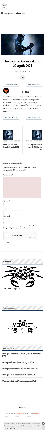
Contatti (22, 418)
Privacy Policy (22, 407)
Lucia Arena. (19, 413)
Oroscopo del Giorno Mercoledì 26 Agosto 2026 (19, 374)
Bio (39, 416)
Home (6, 416)
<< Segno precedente (11, 84)
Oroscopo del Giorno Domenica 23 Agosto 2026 (19, 381)
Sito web (6, 216)
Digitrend (36, 413)
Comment (8, 174)
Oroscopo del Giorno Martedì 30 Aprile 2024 (22, 63)
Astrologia (29, 416)
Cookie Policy (12, 428)
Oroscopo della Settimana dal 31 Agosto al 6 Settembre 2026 (21, 354)
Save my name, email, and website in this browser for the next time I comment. (19, 226)
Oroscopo (28, 71)
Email (5, 208)
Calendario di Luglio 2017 (12, 288)
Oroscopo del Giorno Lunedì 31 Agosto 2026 (18, 362)
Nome (6, 201)
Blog (25, 71)
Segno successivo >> (34, 84)
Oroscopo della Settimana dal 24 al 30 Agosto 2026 (20, 368)
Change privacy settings (22, 405)
